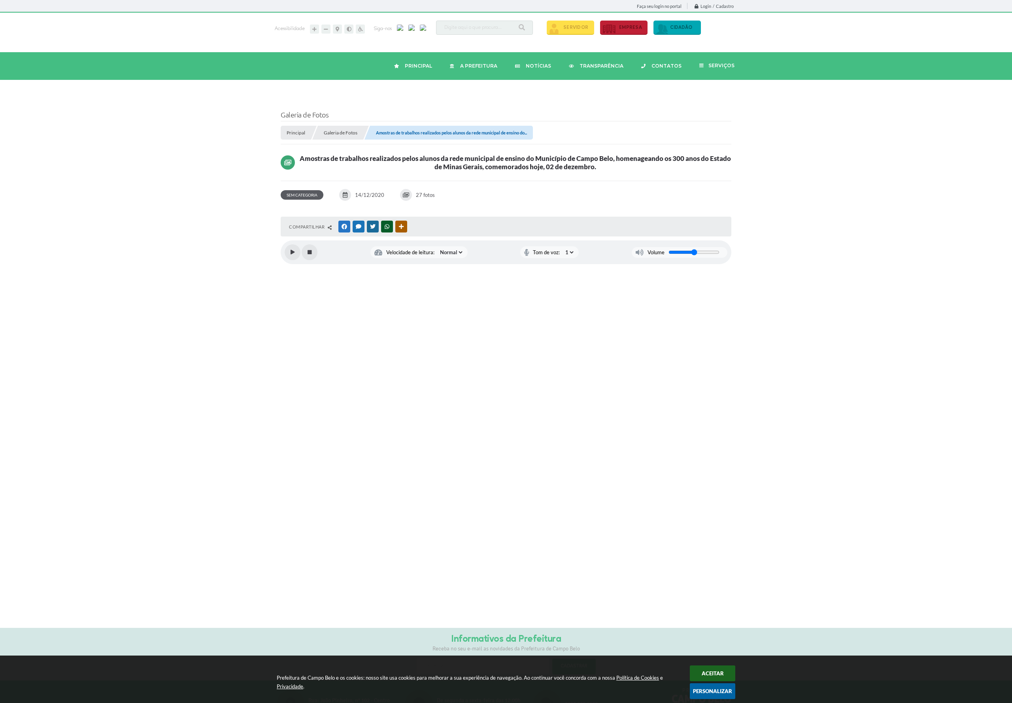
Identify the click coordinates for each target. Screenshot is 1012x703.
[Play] (292, 252)
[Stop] (309, 252)
